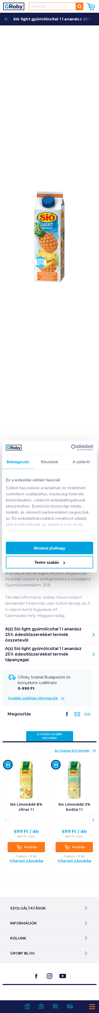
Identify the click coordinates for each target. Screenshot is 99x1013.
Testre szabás (47, 562)
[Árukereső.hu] (49, 997)
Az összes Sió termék (72, 750)
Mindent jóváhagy (49, 548)
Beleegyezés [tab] (18, 461)
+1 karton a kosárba (26, 861)
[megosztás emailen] (76, 718)
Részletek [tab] (49, 461)
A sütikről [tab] (81, 461)
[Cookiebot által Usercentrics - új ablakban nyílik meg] (71, 447)
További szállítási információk (33, 698)
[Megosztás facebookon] (67, 718)
